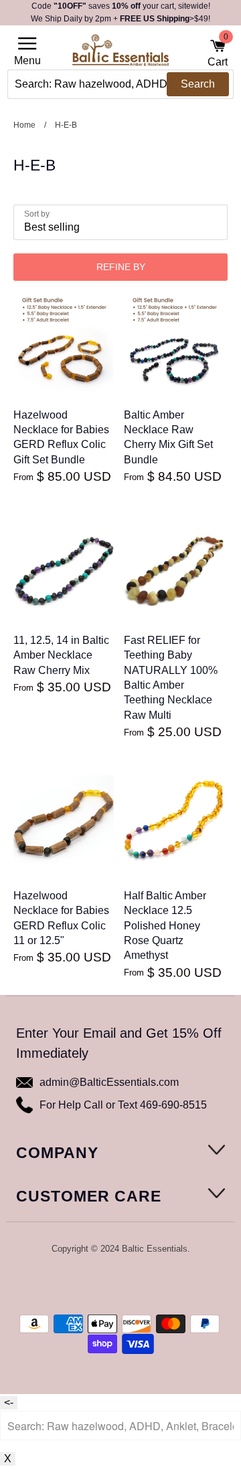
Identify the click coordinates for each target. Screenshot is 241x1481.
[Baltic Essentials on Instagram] (146, 1284)
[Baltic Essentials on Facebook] (111, 1284)
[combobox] (120, 84)
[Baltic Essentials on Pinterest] (129, 1284)
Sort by (37, 214)
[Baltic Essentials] (120, 54)
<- (8, 1402)
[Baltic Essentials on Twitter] (93, 1284)
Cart (218, 53)
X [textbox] (7, 1458)
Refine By (120, 266)
